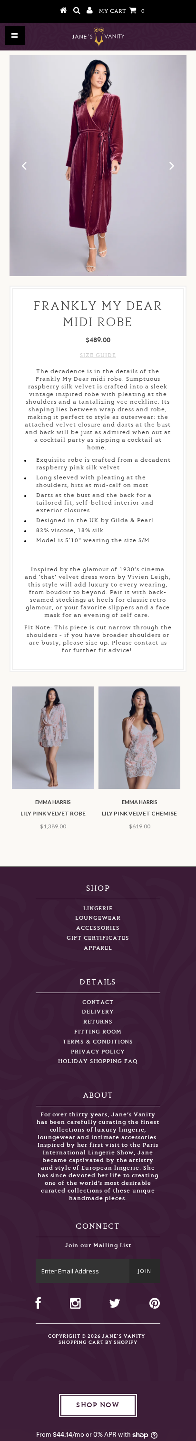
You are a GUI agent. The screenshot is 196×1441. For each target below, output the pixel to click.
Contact (98, 1002)
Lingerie (98, 908)
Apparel (98, 948)
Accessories (97, 928)
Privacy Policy (98, 1052)
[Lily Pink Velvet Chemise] (139, 787)
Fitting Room (98, 1032)
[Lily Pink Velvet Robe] (53, 787)
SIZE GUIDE (98, 355)
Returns (98, 1022)
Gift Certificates (98, 938)
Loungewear (97, 918)
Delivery (98, 1012)
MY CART (122, 11)
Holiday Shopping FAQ (98, 1061)
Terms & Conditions (98, 1042)
